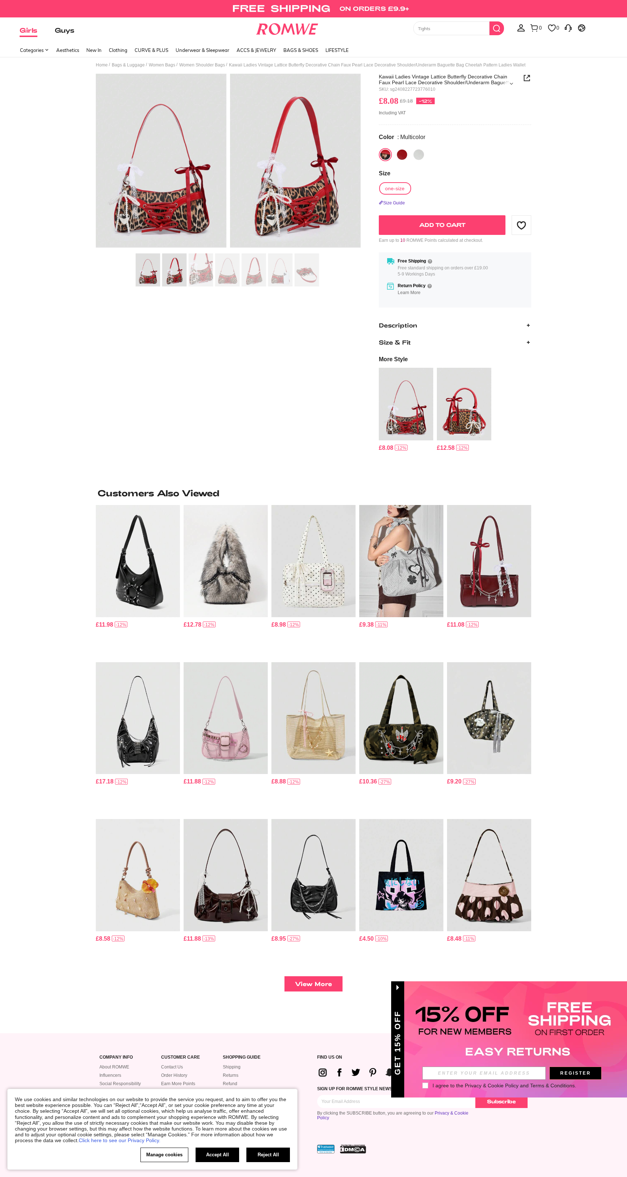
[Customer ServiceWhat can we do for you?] (568, 27)
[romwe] (287, 27)
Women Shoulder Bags (202, 65)
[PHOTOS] (228, 162)
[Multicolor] (385, 154)
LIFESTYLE (337, 50)
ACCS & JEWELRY (256, 50)
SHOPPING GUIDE (242, 1057)
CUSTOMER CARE (180, 1057)
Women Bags (162, 65)
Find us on (329, 1057)
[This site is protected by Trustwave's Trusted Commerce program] (326, 1149)
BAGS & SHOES (300, 50)
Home (102, 65)
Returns (230, 1075)
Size (384, 173)
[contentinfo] (386, 448)
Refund (230, 1083)
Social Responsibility (120, 1083)
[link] (313, 8)
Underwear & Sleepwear (202, 50)
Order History (174, 1075)
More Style (393, 359)
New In (94, 50)
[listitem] (406, 410)
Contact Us (172, 1067)
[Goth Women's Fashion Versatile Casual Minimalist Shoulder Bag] (138, 561)
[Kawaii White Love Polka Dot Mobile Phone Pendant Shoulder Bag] (313, 561)
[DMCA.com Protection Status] (353, 1149)
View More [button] (313, 983)
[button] (521, 225)
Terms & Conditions (552, 1085)
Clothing (118, 50)
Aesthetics (67, 50)
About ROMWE (114, 1067)
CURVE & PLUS (151, 50)
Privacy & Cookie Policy (492, 1085)
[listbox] (521, 27)
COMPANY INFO (116, 1057)
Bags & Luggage (128, 65)
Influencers (110, 1075)
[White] (418, 154)
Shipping (232, 1067)
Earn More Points (178, 1083)
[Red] (402, 154)
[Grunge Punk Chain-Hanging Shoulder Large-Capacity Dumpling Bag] (138, 718)
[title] (313, 493)
